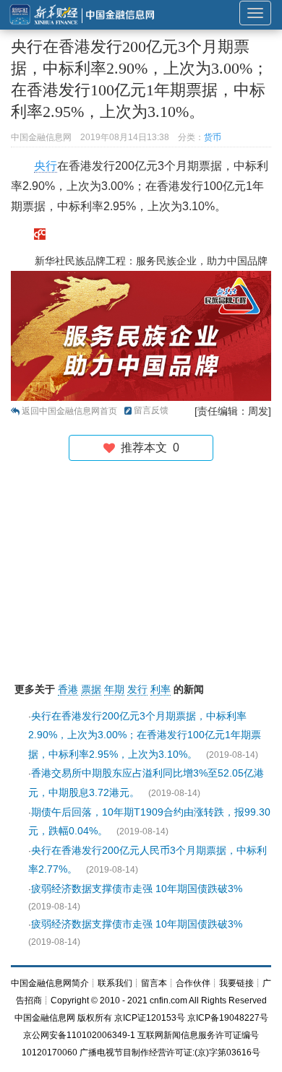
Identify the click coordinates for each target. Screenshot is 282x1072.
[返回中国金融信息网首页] (40, 234)
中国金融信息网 (44, 1018)
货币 (212, 137)
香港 (68, 689)
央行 (45, 166)
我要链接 (236, 983)
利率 (160, 689)
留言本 (154, 983)
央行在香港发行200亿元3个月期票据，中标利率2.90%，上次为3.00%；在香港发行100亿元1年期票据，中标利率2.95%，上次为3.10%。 (144, 735)
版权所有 (94, 1018)
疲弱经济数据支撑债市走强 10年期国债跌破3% (136, 888)
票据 (91, 689)
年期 (114, 689)
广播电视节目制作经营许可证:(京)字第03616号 (170, 1052)
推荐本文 (147, 447)
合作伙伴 (193, 983)
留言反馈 (151, 410)
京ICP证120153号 (149, 1018)
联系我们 (115, 983)
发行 (137, 689)
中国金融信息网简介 (50, 983)
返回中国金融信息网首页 (69, 411)
